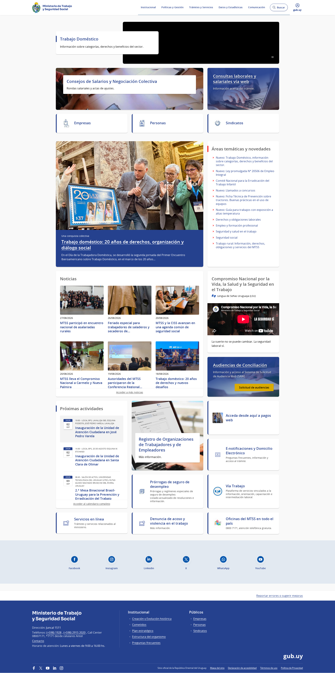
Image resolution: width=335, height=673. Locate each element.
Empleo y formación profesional (237, 225)
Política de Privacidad (292, 668)
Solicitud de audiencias (254, 387)
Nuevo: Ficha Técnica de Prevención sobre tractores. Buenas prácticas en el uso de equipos (243, 200)
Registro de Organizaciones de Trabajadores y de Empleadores (166, 445)
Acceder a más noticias (129, 392)
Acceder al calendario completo (91, 503)
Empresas (199, 619)
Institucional (148, 7)
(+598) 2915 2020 (74, 632)
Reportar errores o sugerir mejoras (279, 596)
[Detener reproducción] (272, 57)
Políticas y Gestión (172, 7)
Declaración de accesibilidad (242, 668)
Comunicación (256, 7)
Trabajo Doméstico (79, 39)
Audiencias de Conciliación (240, 365)
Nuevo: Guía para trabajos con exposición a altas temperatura (244, 211)
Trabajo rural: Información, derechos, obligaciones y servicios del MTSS (240, 245)
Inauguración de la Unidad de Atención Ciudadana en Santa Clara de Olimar (97, 460)
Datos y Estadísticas (231, 7)
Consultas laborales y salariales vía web (234, 78)
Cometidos (139, 625)
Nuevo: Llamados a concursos (235, 190)
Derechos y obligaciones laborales (238, 219)
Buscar (279, 8)
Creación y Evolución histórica (152, 619)
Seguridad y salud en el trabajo (236, 231)
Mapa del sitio (217, 668)
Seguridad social (226, 237)
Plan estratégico (142, 631)
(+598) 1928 (53, 632)
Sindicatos (200, 631)
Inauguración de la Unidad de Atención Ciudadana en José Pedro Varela (97, 432)
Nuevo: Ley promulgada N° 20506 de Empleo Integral (245, 173)
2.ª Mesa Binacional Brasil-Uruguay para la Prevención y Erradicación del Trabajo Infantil (97, 496)
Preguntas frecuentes (146, 643)
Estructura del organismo (149, 637)
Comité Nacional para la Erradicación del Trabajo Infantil (242, 182)
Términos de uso (268, 668)
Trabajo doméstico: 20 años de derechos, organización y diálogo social (122, 245)
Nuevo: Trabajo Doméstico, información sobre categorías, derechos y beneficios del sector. (244, 161)
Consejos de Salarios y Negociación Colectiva (112, 81)
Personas (199, 625)
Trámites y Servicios (201, 7)
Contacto (38, 641)
